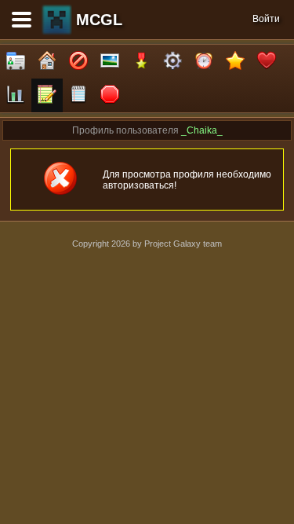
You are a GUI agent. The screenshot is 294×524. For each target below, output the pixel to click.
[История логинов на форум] (78, 95)
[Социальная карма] (15, 95)
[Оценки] (235, 62)
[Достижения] (141, 62)
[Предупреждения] (109, 95)
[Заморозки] (204, 62)
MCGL (99, 19)
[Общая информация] (15, 62)
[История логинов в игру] (47, 95)
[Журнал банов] (78, 62)
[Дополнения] (172, 62)
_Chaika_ (202, 130)
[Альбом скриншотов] (109, 62)
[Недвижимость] (47, 62)
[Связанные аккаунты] (266, 62)
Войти (266, 18)
